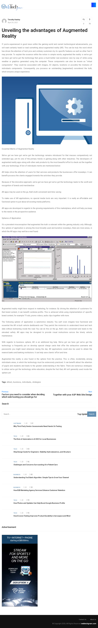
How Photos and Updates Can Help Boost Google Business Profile (39, 503)
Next (90, 392)
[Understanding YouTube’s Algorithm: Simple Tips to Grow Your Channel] (6, 477)
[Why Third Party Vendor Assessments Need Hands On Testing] (6, 426)
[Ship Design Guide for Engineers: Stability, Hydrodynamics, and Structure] (6, 452)
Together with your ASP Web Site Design (72, 394)
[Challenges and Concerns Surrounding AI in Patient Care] (6, 465)
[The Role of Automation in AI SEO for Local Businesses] (6, 439)
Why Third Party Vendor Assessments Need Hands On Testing (38, 426)
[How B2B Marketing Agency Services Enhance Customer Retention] (6, 490)
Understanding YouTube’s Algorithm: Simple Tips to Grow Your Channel (41, 477)
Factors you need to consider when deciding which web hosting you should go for (23, 395)
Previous (5, 392)
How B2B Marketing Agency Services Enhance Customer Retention (39, 490)
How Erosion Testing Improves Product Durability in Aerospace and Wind (42, 516)
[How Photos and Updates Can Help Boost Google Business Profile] (6, 503)
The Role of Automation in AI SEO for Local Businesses (35, 439)
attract (9, 382)
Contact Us (82, 619)
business (17, 382)
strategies (36, 382)
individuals (26, 382)
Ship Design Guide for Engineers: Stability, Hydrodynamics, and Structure (42, 452)
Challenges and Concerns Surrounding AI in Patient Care (36, 465)
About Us (93, 619)
